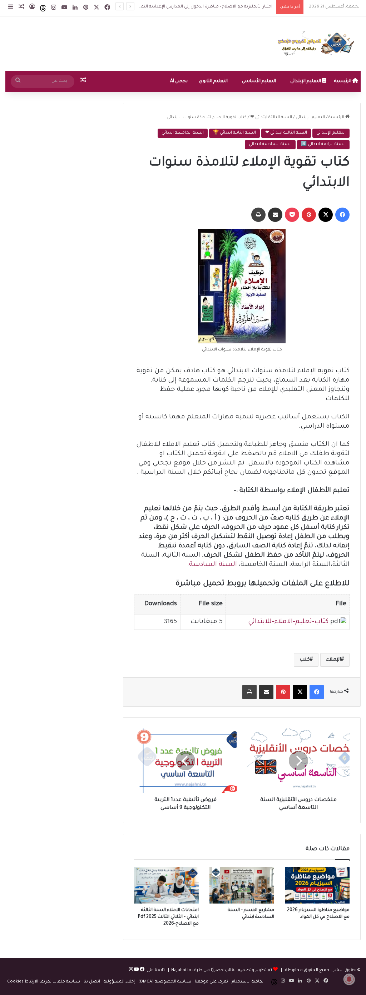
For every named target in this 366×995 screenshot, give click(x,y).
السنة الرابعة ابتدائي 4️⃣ (323, 144)
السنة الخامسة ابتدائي (183, 133)
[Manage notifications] (349, 979)
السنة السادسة (213, 564)
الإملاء (333, 660)
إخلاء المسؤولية (119, 982)
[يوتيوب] (136, 970)
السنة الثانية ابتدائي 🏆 (234, 133)
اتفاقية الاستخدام (248, 982)
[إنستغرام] (131, 970)
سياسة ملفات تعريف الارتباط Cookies (43, 982)
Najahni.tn (181, 970)
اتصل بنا (92, 982)
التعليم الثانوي (213, 81)
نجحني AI (179, 81)
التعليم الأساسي (259, 81)
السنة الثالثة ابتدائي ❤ (271, 117)
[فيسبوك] (141, 970)
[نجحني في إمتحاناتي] (318, 43)
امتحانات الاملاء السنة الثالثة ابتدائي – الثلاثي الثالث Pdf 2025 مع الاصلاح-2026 (168, 917)
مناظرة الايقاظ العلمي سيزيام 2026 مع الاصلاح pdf (222, 7)
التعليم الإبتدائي (306, 81)
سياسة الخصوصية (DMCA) (164, 982)
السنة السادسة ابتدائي (270, 144)
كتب (305, 660)
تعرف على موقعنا (211, 982)
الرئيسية (343, 81)
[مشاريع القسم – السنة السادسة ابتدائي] (241, 885)
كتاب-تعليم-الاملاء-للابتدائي (288, 622)
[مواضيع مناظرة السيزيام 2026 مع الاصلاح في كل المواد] (317, 885)
